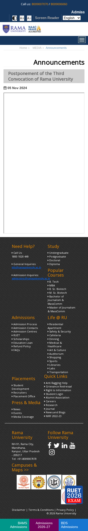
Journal (50, 408)
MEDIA (37, 48)
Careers (50, 401)
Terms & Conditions (41, 509)
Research (51, 405)
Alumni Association (57, 397)
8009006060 (59, 4)
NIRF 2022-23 (53, 416)
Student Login (54, 394)
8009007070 (40, 4)
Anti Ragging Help (56, 383)
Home (23, 48)
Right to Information (58, 390)
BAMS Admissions (18, 525)
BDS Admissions (69, 525)
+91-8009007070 (27, 459)
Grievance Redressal (58, 386)
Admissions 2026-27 (44, 525)
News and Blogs (55, 412)
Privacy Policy (66, 509)
